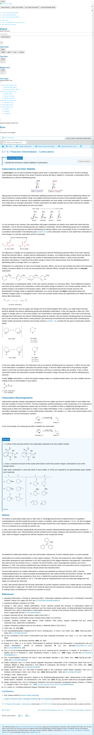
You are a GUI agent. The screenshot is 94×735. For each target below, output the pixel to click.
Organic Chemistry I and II (69, 146)
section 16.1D (43, 232)
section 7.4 (52, 321)
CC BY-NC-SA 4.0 (46, 704)
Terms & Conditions (76, 730)
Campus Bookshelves (25, 146)
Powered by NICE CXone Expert (27, 726)
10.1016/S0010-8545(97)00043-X (47, 600)
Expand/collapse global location (91, 146)
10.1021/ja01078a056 (32, 667)
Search (5, 142)
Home (10, 146)
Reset (3, 49)
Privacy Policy (66, 730)
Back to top (5, 710)
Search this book (5, 31)
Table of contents (84, 161)
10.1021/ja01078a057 (74, 672)
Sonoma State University (29, 695)
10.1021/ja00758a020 (33, 613)
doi (56, 684)
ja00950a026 (69, 684)
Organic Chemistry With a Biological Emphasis (21, 699)
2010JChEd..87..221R (83, 646)
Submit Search (5, 37)
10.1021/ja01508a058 (19, 660)
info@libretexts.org (34, 732)
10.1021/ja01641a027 (19, 633)
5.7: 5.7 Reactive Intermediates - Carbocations (16, 704)
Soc (30, 684)
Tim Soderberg (46, 699)
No (29, 715)
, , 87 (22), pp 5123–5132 (43, 684)
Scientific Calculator (9, 98)
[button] (6, 111)
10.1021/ (61, 684)
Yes (22, 715)
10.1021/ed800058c (14, 648)
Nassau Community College (46, 146)
